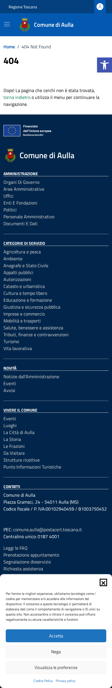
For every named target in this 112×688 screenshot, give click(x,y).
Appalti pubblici (18, 272)
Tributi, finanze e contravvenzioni (36, 334)
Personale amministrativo (28, 216)
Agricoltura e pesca (22, 251)
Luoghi (10, 425)
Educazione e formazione (27, 300)
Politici (10, 209)
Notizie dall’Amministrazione (31, 376)
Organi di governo (21, 182)
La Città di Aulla (18, 432)
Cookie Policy (43, 680)
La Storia (12, 439)
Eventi (9, 383)
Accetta (56, 635)
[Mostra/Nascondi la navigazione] (6, 24)
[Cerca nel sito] (96, 25)
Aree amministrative (23, 189)
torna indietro (16, 97)
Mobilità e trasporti (22, 320)
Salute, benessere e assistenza (33, 327)
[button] (104, 65)
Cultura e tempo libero (25, 293)
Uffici (8, 195)
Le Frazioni (14, 446)
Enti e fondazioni (20, 202)
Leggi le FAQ (15, 547)
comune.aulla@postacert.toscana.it (47, 529)
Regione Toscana (23, 7)
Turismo (11, 341)
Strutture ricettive (21, 459)
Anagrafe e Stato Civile (25, 265)
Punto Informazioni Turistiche (32, 466)
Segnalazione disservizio (27, 561)
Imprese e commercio (24, 313)
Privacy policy (66, 680)
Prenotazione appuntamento (31, 554)
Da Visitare (14, 453)
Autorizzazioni (17, 279)
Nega (56, 651)
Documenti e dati (20, 223)
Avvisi (9, 390)
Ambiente (12, 258)
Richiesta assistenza (23, 568)
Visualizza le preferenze (56, 667)
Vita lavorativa (17, 348)
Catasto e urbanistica (24, 286)
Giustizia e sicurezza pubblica (31, 306)
